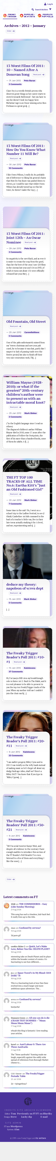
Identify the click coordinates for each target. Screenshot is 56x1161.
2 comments (15, 417)
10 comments (16, 168)
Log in (50, 4)
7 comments (15, 503)
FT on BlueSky (44, 1113)
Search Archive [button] (41, 9)
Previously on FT (26, 1113)
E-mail (44, 1116)
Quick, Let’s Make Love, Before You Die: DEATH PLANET (30, 948)
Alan (16, 1129)
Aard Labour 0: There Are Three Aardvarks (28, 1046)
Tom (13, 1113)
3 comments (15, 84)
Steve (14, 1116)
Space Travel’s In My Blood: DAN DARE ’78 (31, 974)
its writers (40, 1138)
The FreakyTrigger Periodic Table (27, 1075)
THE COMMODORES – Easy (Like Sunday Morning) (29, 905)
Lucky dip (26, 1116)
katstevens (29, 668)
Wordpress (17, 1126)
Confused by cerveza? (30, 927)
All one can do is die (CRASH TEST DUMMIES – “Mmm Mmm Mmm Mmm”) (30, 1020)
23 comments (16, 755)
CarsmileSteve (31, 332)
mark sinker (30, 413)
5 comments (15, 336)
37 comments (16, 671)
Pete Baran (29, 80)
